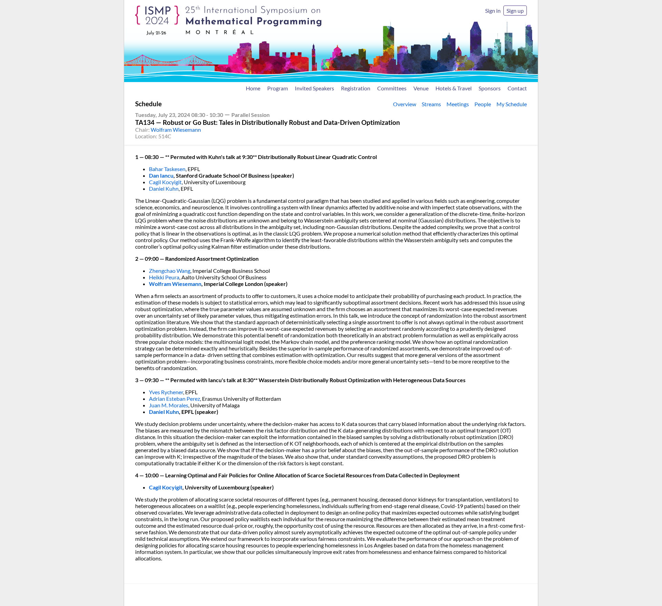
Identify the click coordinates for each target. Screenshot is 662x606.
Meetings (458, 104)
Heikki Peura (164, 277)
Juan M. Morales (168, 405)
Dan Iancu (161, 175)
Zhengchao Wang (169, 270)
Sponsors (490, 88)
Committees (392, 88)
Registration (355, 88)
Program (277, 88)
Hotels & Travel (453, 88)
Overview (404, 104)
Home (253, 88)
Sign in (493, 10)
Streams (431, 104)
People (482, 104)
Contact (517, 88)
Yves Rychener (166, 392)
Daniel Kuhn (164, 188)
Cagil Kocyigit (165, 182)
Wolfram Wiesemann (176, 129)
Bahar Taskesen (167, 169)
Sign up (515, 10)
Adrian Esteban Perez (174, 398)
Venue (421, 88)
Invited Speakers (314, 88)
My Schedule (511, 104)
